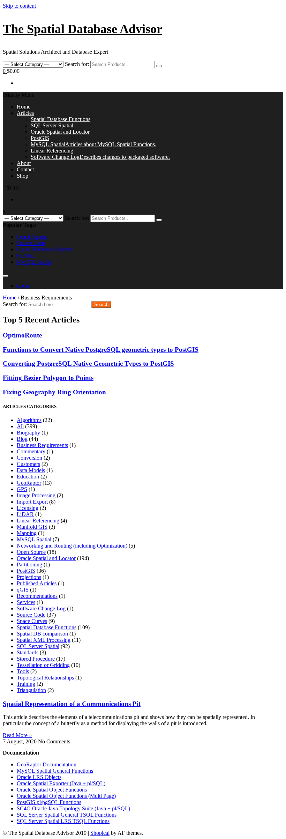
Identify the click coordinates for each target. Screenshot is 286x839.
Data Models (31, 470)
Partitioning (29, 564)
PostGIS (40, 138)
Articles (25, 113)
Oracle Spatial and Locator (60, 132)
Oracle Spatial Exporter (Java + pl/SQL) (61, 783)
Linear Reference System (44, 249)
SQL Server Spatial (52, 125)
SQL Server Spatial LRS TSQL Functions (63, 821)
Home (23, 107)
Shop (22, 176)
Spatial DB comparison (42, 634)
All (20, 426)
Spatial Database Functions (60, 119)
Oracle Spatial (32, 237)
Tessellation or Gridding (43, 665)
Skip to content (19, 6)
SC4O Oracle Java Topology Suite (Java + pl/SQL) (73, 808)
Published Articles (37, 583)
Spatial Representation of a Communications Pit (72, 703)
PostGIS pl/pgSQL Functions (49, 802)
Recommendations (37, 596)
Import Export (32, 502)
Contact (25, 169)
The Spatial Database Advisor (82, 29)
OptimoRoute (22, 335)
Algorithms (29, 420)
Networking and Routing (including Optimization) (72, 546)
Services (26, 602)
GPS (22, 489)
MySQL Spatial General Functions (55, 771)
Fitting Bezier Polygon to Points (48, 377)
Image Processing (36, 495)
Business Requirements (42, 445)
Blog (22, 439)
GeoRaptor (29, 483)
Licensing (27, 508)
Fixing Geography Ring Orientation (54, 392)
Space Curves (32, 621)
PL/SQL (26, 256)
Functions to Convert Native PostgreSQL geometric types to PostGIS (100, 349)
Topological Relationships (45, 678)
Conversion (29, 458)
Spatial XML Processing (43, 640)
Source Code (31, 243)
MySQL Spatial (93, 144)
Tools (23, 671)
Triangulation (31, 690)
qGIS (23, 590)
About (24, 163)
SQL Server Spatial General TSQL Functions (66, 815)
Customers (28, 464)
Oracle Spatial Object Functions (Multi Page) (66, 796)
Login (23, 286)
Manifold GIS (32, 527)
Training (26, 684)
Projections (29, 577)
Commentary (31, 451)
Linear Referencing (52, 151)
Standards (27, 652)
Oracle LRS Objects (39, 777)
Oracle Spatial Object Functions (52, 790)
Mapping (27, 533)
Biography (28, 433)
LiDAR (25, 514)
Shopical (100, 833)
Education (28, 477)
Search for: (77, 64)
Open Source (31, 552)
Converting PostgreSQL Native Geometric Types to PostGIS (88, 363)
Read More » (17, 735)
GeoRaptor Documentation (46, 764)
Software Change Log (100, 157)
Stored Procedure (36, 659)
